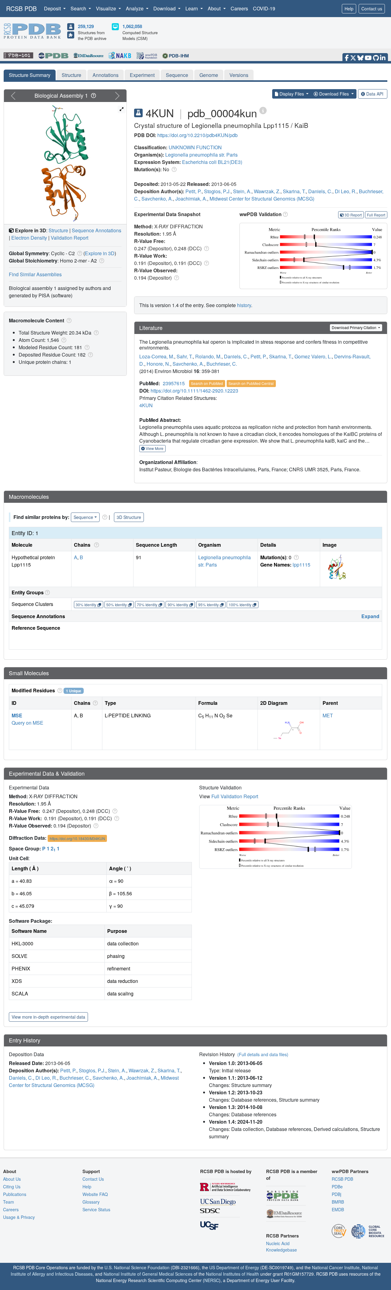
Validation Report (69, 237)
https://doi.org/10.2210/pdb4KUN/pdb (197, 135)
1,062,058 (132, 26)
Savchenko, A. (157, 198)
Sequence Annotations (96, 230)
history (244, 305)
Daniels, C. (320, 191)
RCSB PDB (21, 8)
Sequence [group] (83, 517)
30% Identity (86, 604)
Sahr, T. (185, 356)
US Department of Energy (234, 1267)
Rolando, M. (208, 356)
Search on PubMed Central (251, 383)
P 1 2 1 (51, 848)
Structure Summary (29, 74)
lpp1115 (301, 564)
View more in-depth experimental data (48, 1017)
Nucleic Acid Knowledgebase (281, 1246)
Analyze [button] (135, 8)
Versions (238, 74)
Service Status (96, 1209)
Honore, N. (158, 363)
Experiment (142, 74)
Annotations (106, 74)
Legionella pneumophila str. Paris (201, 154)
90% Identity (178, 604)
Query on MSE (27, 722)
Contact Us (93, 1179)
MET (328, 715)
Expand (370, 616)
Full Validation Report (234, 796)
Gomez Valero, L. (313, 356)
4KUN (146, 405)
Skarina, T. (294, 191)
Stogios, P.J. (217, 191)
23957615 (174, 383)
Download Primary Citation (354, 327)
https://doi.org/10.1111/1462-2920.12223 (194, 390)
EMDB (338, 1209)
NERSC (211, 1280)
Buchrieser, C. (221, 363)
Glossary (91, 1202)
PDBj (336, 1194)
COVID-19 (264, 8)
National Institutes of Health (232, 1274)
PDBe (337, 1186)
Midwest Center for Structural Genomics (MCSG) (262, 198)
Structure (71, 74)
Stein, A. (242, 191)
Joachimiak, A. (191, 198)
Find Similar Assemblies (35, 274)
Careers (239, 8)
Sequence (177, 74)
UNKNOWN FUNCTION (195, 147)
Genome (208, 74)
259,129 (86, 26)
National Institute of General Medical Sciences (148, 1274)
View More (154, 448)
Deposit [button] (53, 8)
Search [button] (79, 8)
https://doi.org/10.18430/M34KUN (77, 838)
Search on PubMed (207, 383)
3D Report (353, 214)
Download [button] (165, 8)
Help (349, 8)
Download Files (334, 94)
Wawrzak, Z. (267, 191)
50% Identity (116, 604)
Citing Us (11, 1186)
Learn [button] (192, 8)
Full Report (376, 214)
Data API (375, 94)
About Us (12, 1179)
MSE (17, 715)
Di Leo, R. (345, 191)
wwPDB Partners (350, 1171)
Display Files (291, 94)
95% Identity (208, 604)
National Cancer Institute (336, 1267)
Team (8, 1202)
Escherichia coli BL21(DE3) (212, 161)
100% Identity (240, 604)
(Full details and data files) (262, 1054)
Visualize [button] (106, 8)
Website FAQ (95, 1194)
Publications (14, 1194)
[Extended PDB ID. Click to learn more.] (263, 110)
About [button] (215, 8)
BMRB (338, 1202)
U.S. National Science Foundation (137, 1267)
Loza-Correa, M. (156, 356)
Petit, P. (193, 191)
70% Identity (147, 604)
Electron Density (29, 237)
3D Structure (129, 517)
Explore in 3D (100, 253)
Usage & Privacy (19, 1217)
